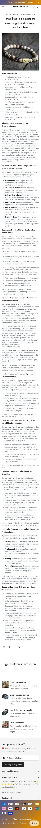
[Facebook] (9, 647)
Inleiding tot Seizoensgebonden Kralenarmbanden (17, 78)
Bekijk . (12, 792)
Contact (23, 823)
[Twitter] (18, 647)
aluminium (22, 698)
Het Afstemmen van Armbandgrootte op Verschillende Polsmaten (20, 103)
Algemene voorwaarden (22, 819)
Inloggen (5, 819)
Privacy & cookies (8, 823)
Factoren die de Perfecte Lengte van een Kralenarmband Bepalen (20, 83)
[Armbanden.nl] (20, 7)
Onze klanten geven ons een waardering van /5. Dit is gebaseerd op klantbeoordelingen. (20, 784)
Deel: (4, 646)
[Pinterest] (14, 647)
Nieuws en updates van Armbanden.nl (20, 15)
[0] (36, 7)
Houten (12, 698)
